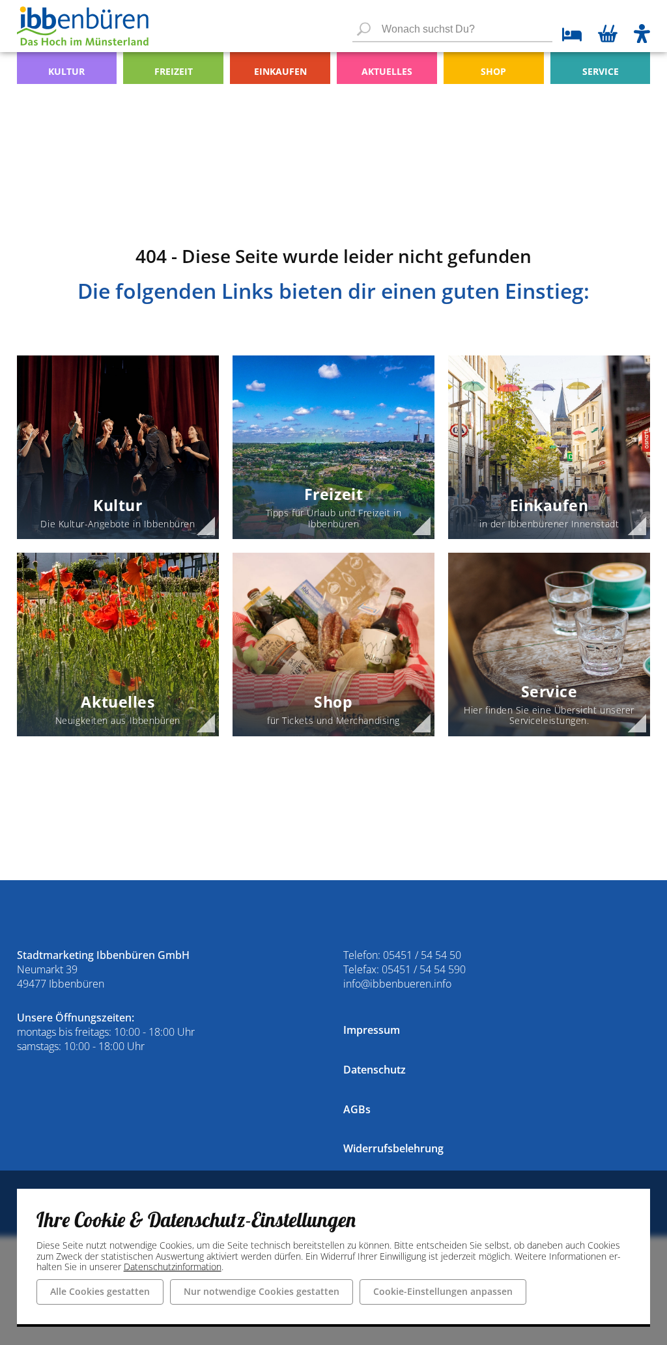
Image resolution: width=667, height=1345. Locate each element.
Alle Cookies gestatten (100, 1291)
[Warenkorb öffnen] (608, 35)
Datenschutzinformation (172, 1266)
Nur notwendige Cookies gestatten (261, 1291)
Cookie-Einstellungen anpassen (443, 1291)
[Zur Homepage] (83, 26)
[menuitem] (67, 68)
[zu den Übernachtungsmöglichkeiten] (567, 36)
